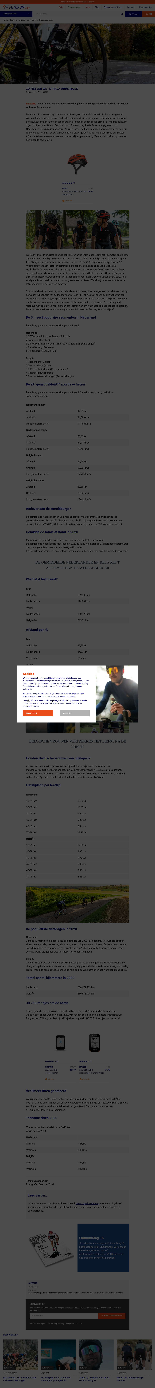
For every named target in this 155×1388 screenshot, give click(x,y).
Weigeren (67, 713)
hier (28, 701)
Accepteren (31, 713)
